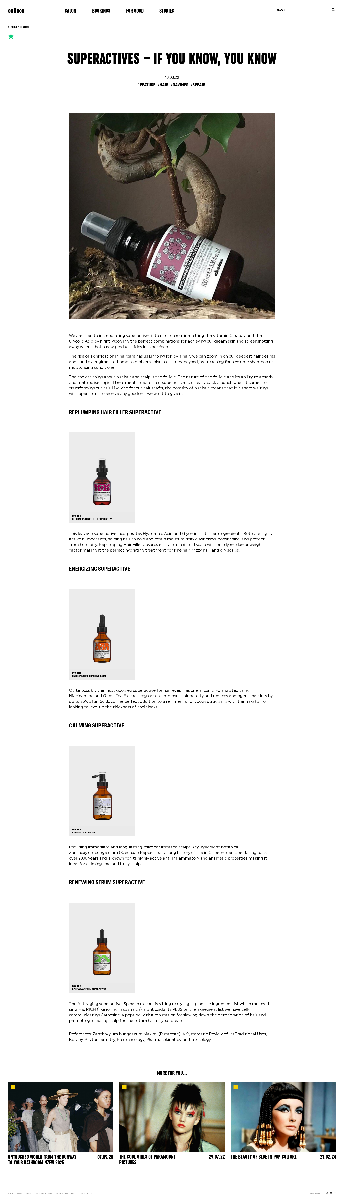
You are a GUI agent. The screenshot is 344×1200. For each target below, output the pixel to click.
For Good (135, 11)
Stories (166, 11)
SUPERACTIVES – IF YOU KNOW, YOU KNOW (172, 59)
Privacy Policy (85, 1194)
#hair (162, 85)
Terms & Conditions (65, 1194)
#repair (197, 85)
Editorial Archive (43, 1194)
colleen (16, 10)
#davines (179, 85)
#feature (146, 85)
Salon (70, 11)
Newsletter (315, 1194)
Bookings (101, 11)
